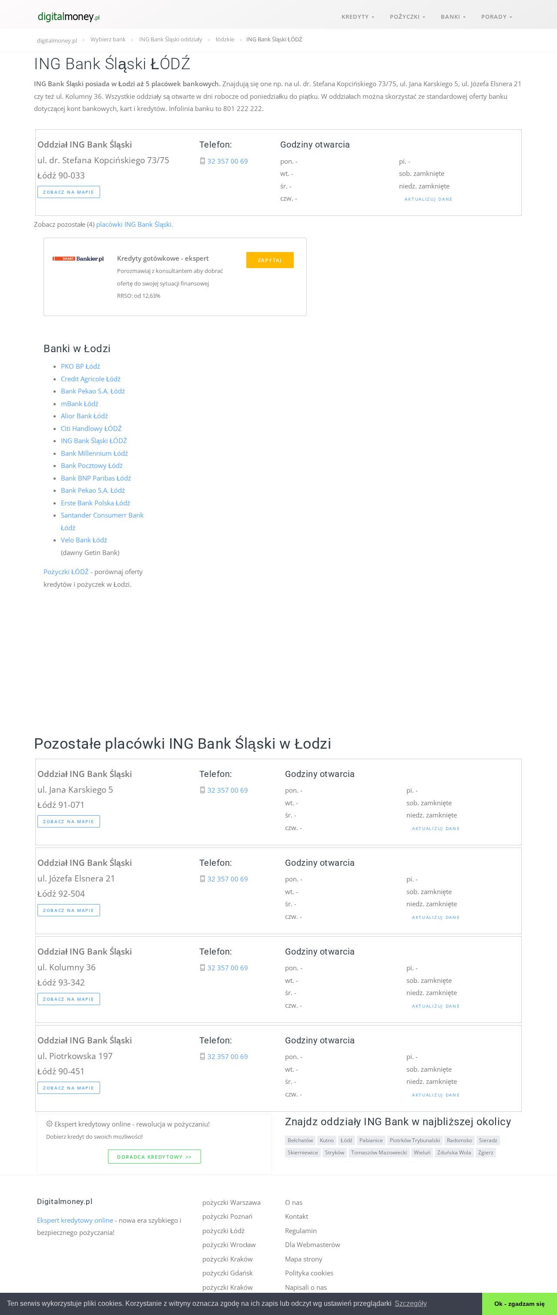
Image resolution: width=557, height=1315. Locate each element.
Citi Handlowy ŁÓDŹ (91, 428)
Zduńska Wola (454, 1152)
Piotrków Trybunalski (415, 1140)
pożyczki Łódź (223, 1230)
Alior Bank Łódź (84, 415)
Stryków (334, 1152)
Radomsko (459, 1140)
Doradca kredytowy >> (154, 1157)
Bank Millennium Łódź (94, 453)
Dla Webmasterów (312, 1244)
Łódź (346, 1140)
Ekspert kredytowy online (75, 1220)
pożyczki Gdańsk (227, 1272)
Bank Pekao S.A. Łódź (93, 391)
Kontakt (296, 1216)
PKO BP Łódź (80, 366)
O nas (293, 1202)
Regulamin (301, 1230)
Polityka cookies (309, 1272)
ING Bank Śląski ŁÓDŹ (94, 440)
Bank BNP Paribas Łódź (96, 478)
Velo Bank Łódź (84, 539)
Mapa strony (303, 1258)
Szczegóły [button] (411, 1303)
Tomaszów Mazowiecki (379, 1152)
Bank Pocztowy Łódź (92, 465)
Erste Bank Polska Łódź (95, 502)
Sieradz (488, 1140)
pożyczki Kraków (227, 1258)
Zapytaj (270, 260)
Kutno (327, 1140)
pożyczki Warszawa (231, 1202)
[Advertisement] (278, 672)
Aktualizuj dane (429, 199)
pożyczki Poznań (227, 1216)
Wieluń (422, 1152)
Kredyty (357, 16)
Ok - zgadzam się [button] (519, 1303)
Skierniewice (303, 1152)
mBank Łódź (79, 403)
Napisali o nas (306, 1287)
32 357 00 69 (228, 161)
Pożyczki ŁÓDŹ (66, 571)
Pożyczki (406, 16)
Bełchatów (300, 1140)
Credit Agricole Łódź (91, 378)
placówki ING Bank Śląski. (133, 224)
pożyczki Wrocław (229, 1244)
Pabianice (371, 1140)
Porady (495, 16)
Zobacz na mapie (68, 192)
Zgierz (485, 1152)
